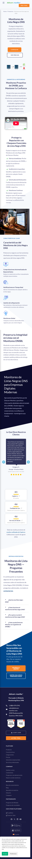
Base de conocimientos (12, 785)
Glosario (8, 793)
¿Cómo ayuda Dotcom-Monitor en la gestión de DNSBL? (14, 624)
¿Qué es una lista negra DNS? (14, 601)
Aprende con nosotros (12, 790)
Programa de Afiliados (12, 802)
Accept (5, 853)
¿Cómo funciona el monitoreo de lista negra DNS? (15, 608)
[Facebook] (11, 819)
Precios (8, 757)
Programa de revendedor (13, 805)
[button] (16, 601)
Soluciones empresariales (13, 760)
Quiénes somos (10, 770)
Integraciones (10, 755)
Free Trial (24, 5)
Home (5, 11)
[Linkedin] (17, 819)
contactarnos (8, 591)
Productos (10, 11)
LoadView (10, 813)
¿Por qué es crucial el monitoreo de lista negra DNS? (15, 616)
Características (10, 752)
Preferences (13, 853)
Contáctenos (9, 772)
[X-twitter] (14, 819)
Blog (7, 787)
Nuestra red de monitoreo (13, 778)
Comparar (9, 795)
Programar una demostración (14, 775)
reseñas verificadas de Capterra (15, 532)
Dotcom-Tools (11, 815)
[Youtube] (20, 819)
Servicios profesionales (12, 762)
